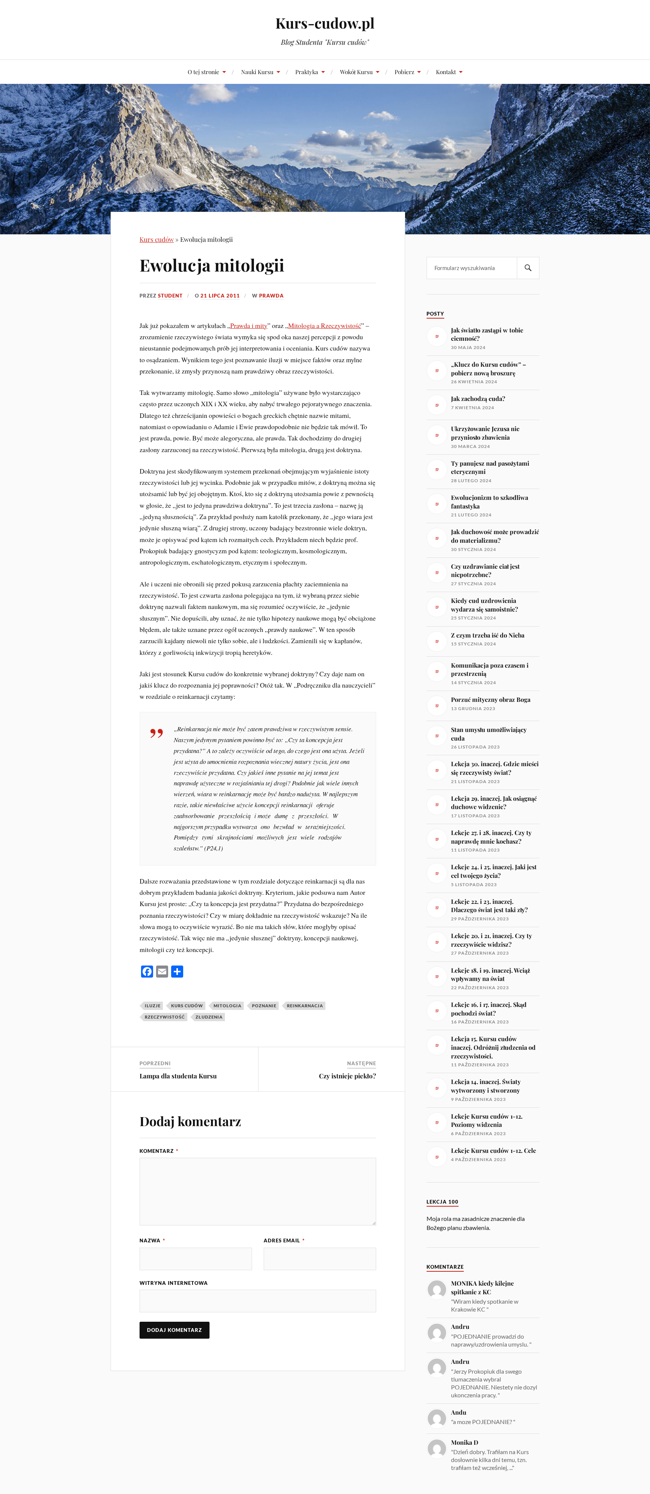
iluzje (153, 1005)
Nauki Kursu (257, 72)
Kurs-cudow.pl (325, 22)
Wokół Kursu (356, 72)
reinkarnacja (305, 1005)
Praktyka (306, 72)
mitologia (227, 1005)
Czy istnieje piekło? (347, 1076)
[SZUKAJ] (528, 268)
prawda (271, 296)
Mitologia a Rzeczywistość (324, 325)
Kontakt (446, 72)
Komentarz (159, 1151)
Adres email (284, 1240)
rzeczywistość (165, 1016)
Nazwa (152, 1240)
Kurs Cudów (187, 1005)
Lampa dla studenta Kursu (178, 1076)
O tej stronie (203, 72)
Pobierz (404, 72)
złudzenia (209, 1016)
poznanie (264, 1005)
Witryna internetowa (174, 1283)
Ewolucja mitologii (212, 265)
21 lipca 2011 (220, 296)
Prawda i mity (248, 325)
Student (170, 296)
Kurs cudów (157, 239)
